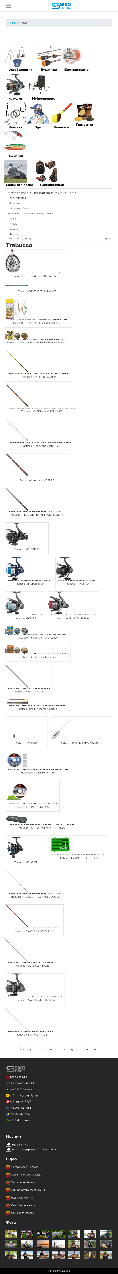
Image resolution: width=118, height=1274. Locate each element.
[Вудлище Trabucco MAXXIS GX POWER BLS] (16, 915)
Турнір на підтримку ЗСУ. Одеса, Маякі (34, 1149)
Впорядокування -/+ (45, 192)
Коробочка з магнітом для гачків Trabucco (79, 855)
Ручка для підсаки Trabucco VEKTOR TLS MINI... (37, 288)
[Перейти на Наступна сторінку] (87, 1049)
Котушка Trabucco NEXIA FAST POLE (30, 1031)
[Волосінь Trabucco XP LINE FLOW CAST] (16, 791)
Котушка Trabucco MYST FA (25, 615)
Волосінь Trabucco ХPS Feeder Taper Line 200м (38, 654)
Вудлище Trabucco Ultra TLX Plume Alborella (36, 705)
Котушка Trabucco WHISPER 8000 (29, 580)
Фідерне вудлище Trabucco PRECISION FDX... (36, 511)
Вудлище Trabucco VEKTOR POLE (29, 688)
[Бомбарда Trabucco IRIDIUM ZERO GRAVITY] (62, 727)
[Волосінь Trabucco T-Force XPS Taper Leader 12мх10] (16, 629)
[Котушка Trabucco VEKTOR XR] (16, 533)
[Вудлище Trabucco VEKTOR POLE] (16, 676)
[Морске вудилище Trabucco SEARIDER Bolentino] (16, 361)
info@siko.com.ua (20, 1120)
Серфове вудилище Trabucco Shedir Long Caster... (40, 442)
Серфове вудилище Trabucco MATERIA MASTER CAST (41, 408)
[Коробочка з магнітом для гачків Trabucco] (60, 844)
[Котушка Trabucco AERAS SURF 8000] (58, 602)
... (44, 1049)
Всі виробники (44, 213)
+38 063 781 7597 (20, 1113)
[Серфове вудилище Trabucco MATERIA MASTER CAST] (16, 396)
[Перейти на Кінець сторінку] (95, 1049)
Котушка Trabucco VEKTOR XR (27, 546)
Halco (13, 218)
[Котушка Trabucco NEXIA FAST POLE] (16, 1019)
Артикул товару (18, 198)
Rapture (14, 234)
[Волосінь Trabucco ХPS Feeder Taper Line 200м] (16, 649)
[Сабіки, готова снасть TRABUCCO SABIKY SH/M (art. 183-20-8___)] (16, 309)
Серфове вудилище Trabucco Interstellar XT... (37, 477)
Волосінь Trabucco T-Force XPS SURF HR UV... (36, 339)
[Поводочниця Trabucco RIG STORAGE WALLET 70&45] (16, 819)
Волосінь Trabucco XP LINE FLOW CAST (32, 804)
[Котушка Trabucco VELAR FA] (15, 846)
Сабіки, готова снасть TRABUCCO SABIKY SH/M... (38, 320)
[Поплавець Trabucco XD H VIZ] (14, 727)
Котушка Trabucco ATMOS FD (76, 580)
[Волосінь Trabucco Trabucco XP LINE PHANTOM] (16, 759)
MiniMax (14, 229)
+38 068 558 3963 (20, 1107)
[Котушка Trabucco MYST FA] (14, 602)
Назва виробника (19, 208)
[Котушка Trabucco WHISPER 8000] (14, 568)
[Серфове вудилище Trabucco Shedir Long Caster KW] (16, 430)
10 (79, 1049)
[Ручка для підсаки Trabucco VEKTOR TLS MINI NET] (16, 285)
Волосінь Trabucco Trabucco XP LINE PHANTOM (38, 769)
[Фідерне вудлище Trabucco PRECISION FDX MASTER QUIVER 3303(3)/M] (16, 881)
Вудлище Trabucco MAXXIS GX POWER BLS (34, 928)
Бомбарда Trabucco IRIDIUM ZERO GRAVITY (80, 740)
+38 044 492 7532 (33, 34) (24, 1095)
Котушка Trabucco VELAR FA (26, 859)
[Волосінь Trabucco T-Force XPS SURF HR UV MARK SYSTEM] (16, 334)
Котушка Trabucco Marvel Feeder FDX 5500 (35, 997)
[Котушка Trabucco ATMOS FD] (64, 568)
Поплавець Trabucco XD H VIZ (26, 740)
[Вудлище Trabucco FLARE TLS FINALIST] (16, 950)
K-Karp (13, 224)
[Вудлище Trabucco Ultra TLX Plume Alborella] (16, 702)
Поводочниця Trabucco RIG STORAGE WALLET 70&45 (41, 824)
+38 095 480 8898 (20, 1101)
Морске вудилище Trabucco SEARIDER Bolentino (39, 373)
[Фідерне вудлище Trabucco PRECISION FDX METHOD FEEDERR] (16, 499)
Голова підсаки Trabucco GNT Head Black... (35, 273)
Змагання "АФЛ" (21, 1144)
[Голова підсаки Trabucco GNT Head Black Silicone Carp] (12, 260)
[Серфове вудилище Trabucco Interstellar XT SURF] (16, 464)
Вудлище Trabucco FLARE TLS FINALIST (33, 962)
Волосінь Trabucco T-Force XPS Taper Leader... (37, 634)
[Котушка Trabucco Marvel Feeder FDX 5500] (15, 984)
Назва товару (68, 192)
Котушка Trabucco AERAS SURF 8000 (73, 615)
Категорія (15, 203)
